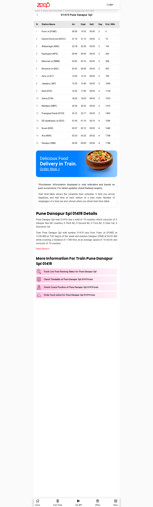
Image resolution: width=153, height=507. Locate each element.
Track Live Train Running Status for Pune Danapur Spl (70, 271)
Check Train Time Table (52, 11)
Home (37, 11)
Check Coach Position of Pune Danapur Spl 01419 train (71, 287)
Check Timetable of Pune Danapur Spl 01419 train (68, 279)
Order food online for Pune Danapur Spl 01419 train (69, 295)
